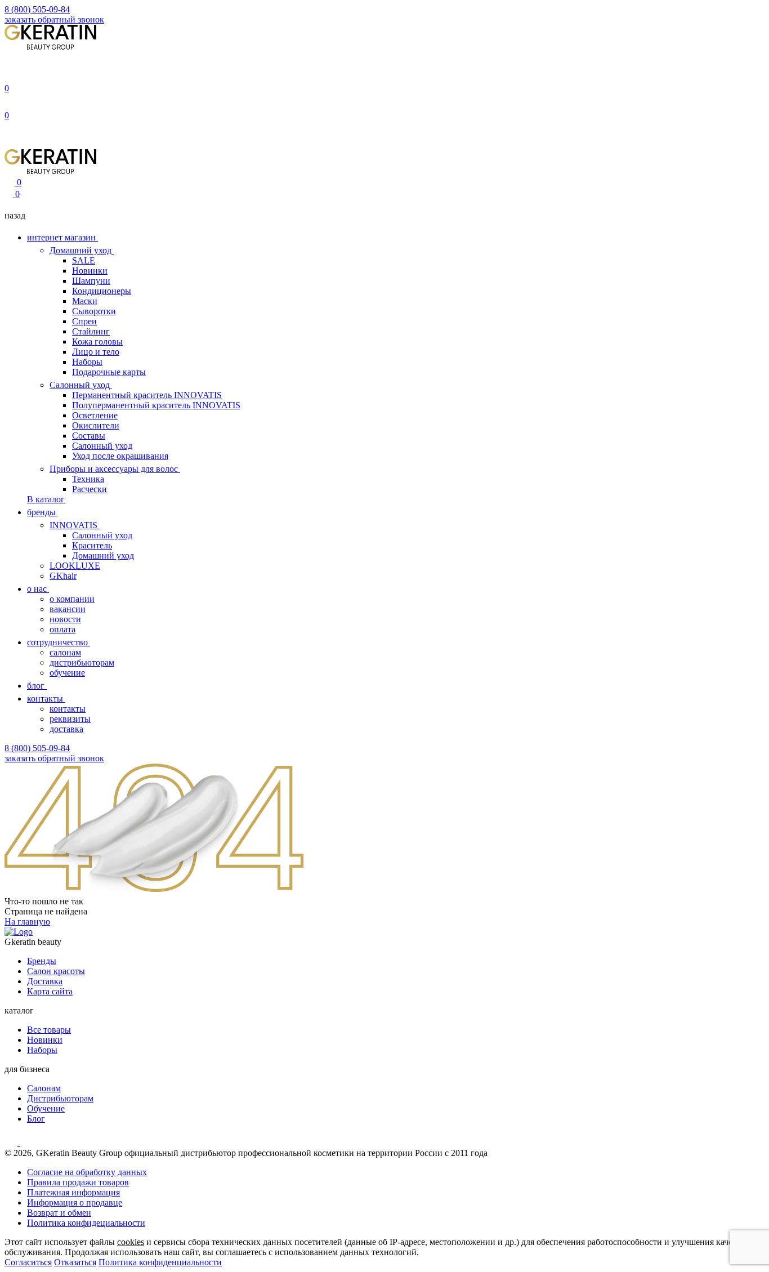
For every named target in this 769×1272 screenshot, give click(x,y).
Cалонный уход (102, 535)
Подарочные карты (109, 372)
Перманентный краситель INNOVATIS (147, 395)
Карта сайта (50, 991)
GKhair (63, 576)
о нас (38, 588)
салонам (65, 652)
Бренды (41, 961)
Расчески (89, 489)
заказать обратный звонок (54, 19)
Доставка (44, 981)
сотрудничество (58, 642)
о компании (72, 599)
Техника (88, 479)
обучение (67, 672)
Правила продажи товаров (78, 1182)
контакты (46, 698)
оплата (62, 629)
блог (37, 685)
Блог (36, 1118)
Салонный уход (81, 385)
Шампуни (91, 280)
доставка (66, 729)
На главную (27, 921)
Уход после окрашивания (120, 456)
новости (65, 619)
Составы (88, 435)
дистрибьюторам (82, 662)
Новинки (90, 270)
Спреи (84, 321)
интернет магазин (62, 237)
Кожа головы (97, 341)
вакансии (68, 609)
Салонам (44, 1088)
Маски (84, 301)
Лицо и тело (95, 351)
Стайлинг (91, 331)
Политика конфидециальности (86, 1223)
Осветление (95, 415)
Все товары (49, 1029)
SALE (83, 260)
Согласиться (28, 1262)
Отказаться (75, 1262)
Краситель (92, 545)
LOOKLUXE (75, 565)
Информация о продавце (74, 1202)
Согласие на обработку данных (87, 1172)
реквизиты (70, 719)
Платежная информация (73, 1192)
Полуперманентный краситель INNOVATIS (156, 405)
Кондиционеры (101, 291)
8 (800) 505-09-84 (37, 9)
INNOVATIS (75, 525)
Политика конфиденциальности (160, 1262)
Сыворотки (94, 311)
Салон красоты (56, 971)
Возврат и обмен (59, 1212)
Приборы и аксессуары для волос (115, 469)
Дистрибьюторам (60, 1098)
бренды (42, 512)
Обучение (46, 1108)
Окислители (95, 425)
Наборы (87, 362)
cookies (130, 1242)
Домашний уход (82, 250)
